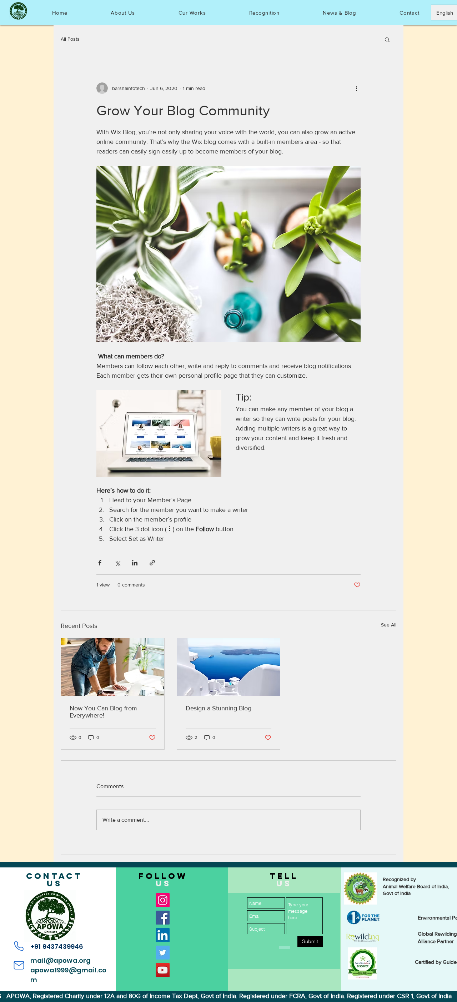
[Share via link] (152, 562)
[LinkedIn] (163, 935)
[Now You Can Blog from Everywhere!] (112, 667)
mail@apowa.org (60, 960)
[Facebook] (163, 918)
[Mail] (19, 965)
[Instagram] (163, 900)
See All (388, 625)
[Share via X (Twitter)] (117, 562)
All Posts (70, 39)
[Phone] (18, 946)
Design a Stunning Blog (218, 708)
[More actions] (356, 88)
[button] (387, 39)
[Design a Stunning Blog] (228, 667)
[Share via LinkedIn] (134, 562)
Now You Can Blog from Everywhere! (103, 712)
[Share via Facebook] (99, 562)
